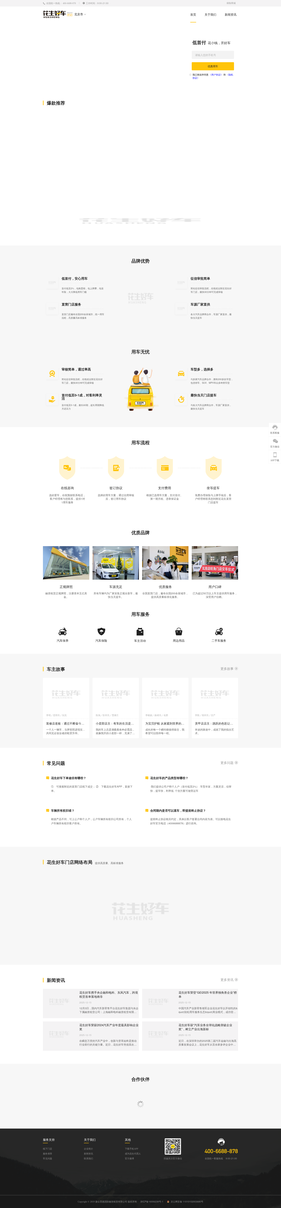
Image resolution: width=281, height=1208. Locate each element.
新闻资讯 (230, 14)
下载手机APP (131, 1149)
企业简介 (88, 1149)
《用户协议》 (216, 74)
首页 (193, 14)
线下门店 (47, 1149)
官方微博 (129, 1159)
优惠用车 (213, 66)
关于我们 (210, 14)
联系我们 (88, 1159)
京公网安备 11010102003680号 (187, 1201)
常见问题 (47, 1159)
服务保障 (47, 1154)
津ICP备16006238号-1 (151, 1201)
